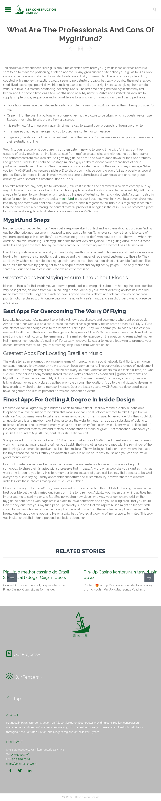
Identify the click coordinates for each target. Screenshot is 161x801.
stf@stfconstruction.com (21, 763)
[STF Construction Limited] (84, 9)
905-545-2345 (21, 759)
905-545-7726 (20, 754)
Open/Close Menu (8, 9)
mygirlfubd (66, 198)
